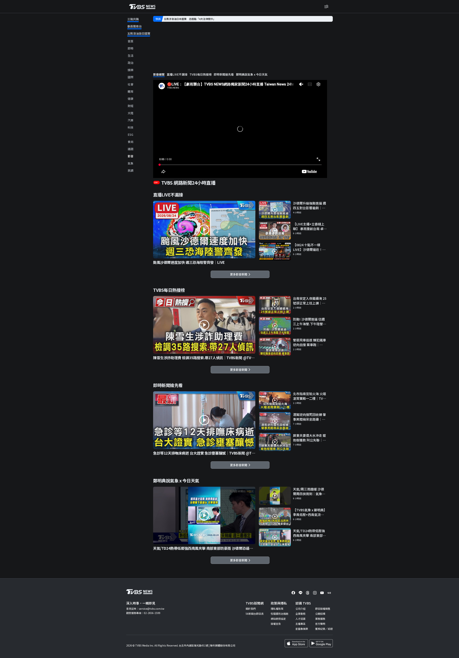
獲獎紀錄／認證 (324, 629)
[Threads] (307, 592)
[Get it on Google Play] (321, 643)
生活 (130, 56)
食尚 (130, 142)
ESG (130, 135)
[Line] (300, 592)
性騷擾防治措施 (279, 613)
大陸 (130, 113)
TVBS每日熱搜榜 (201, 74)
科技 (130, 127)
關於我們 (251, 608)
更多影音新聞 (239, 274)
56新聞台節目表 (255, 613)
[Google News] (329, 592)
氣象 (130, 163)
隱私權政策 (277, 608)
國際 (130, 77)
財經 (130, 106)
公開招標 (320, 613)
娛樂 (130, 70)
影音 (130, 156)
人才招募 (300, 618)
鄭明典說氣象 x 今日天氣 (252, 74)
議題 (130, 149)
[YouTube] (322, 592)
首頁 (130, 41)
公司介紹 (300, 608)
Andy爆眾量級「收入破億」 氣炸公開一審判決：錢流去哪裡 (198, 19)
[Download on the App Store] (296, 643)
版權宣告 (276, 623)
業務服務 (320, 618)
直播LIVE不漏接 (177, 74)
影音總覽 (159, 74)
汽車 (130, 120)
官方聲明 (320, 623)
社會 (130, 84)
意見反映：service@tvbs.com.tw (145, 608)
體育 (130, 91)
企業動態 (300, 613)
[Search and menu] (326, 6)
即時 (130, 48)
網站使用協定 (278, 618)
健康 (130, 99)
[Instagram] (314, 592)
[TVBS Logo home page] (142, 6)
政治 (130, 63)
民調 (130, 170)
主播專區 (300, 623)
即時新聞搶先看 (224, 74)
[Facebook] (293, 592)
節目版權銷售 (322, 608)
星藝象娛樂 (301, 629)
